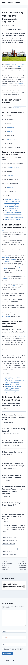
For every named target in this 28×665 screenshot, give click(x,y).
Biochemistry (10, 127)
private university (20, 64)
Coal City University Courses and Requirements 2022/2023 (7, 565)
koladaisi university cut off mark (10, 537)
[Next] (24, 586)
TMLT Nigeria (6, 25)
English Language (7, 261)
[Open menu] (25, 3)
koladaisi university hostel (9, 543)
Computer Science (12, 139)
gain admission (6, 316)
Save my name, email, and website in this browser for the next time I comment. (14, 648)
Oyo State (17, 66)
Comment (5, 609)
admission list (21, 336)
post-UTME (11, 286)
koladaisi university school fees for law (11, 554)
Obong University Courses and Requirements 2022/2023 (21, 565)
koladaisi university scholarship (10, 548)
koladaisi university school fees (10, 551)
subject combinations (10, 259)
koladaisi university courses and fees (11, 534)
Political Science (11, 187)
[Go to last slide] (4, 586)
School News (5, 9)
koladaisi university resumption (10, 546)
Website (5, 644)
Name (5, 631)
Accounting (10, 175)
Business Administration (13, 167)
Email (5, 637)
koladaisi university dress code (10, 540)
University (10, 64)
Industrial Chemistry (12, 131)
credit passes (6, 257)
